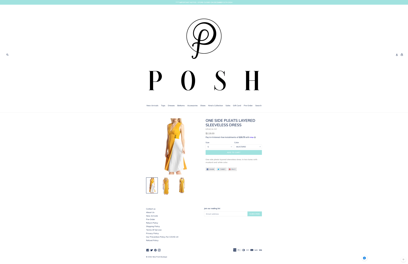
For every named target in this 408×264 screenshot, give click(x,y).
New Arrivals (152, 105)
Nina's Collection (215, 105)
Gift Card (237, 105)
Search (258, 105)
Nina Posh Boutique (159, 257)
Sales (228, 105)
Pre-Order (248, 105)
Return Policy (152, 223)
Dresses (171, 105)
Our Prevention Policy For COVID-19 (162, 237)
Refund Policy (152, 240)
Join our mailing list (212, 208)
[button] (364, 258)
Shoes (202, 105)
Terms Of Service (154, 230)
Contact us (150, 209)
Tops (163, 105)
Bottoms (181, 105)
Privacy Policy (152, 233)
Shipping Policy (153, 226)
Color (236, 142)
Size (207, 142)
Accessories (192, 105)
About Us (150, 212)
